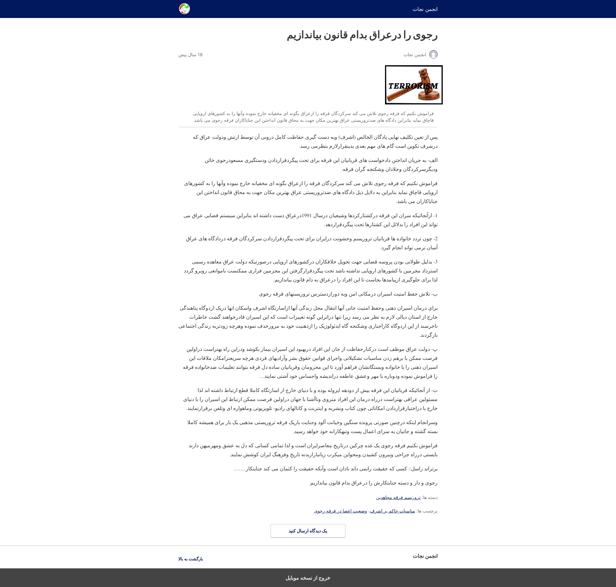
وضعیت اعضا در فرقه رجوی (340, 510)
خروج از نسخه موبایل (308, 577)
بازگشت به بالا (190, 558)
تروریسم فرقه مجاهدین (398, 497)
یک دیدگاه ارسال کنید (308, 530)
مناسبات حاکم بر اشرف (392, 510)
